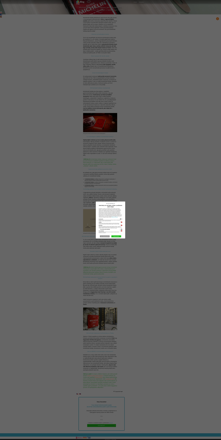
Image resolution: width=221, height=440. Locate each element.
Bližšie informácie (115, 217)
